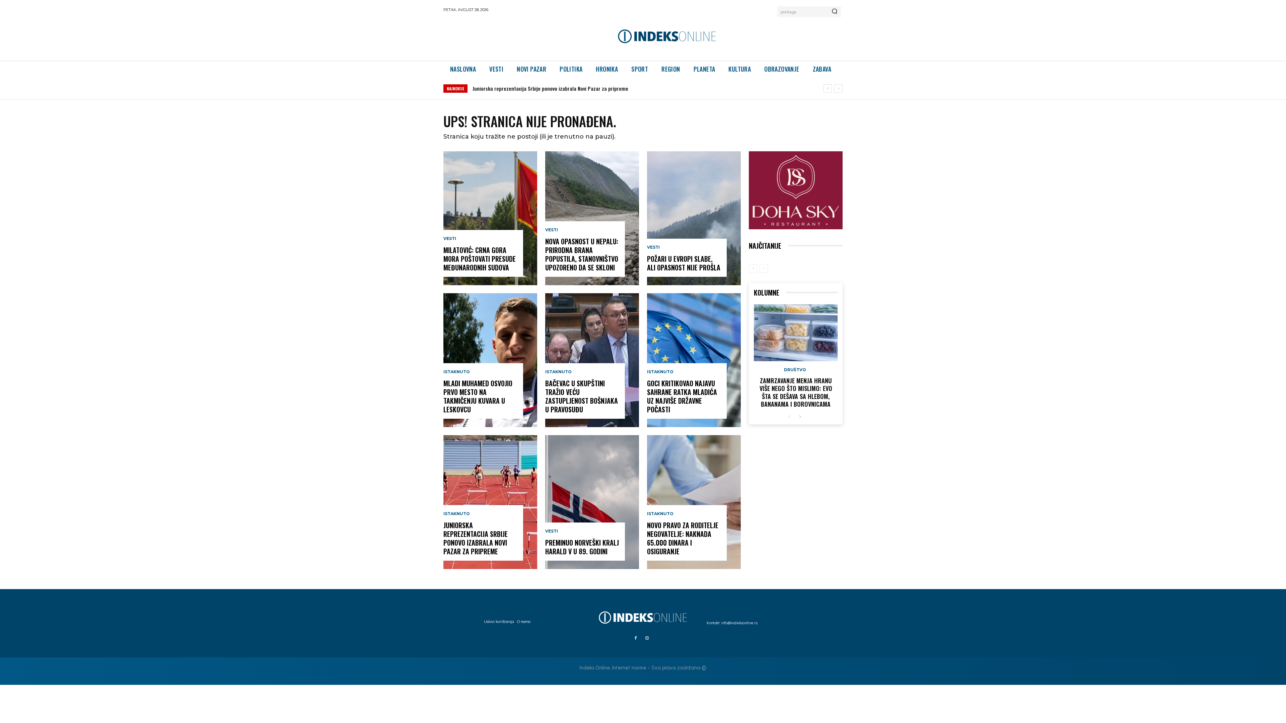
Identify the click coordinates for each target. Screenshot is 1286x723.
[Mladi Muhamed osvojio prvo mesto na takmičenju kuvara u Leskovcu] (490, 360)
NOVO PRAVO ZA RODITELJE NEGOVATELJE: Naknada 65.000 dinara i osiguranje (682, 538)
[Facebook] (636, 638)
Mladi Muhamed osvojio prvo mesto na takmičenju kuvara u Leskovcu (477, 396)
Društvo (795, 370)
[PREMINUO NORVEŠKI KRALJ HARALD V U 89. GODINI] (592, 502)
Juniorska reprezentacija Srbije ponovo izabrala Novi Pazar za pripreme (475, 538)
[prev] (828, 88)
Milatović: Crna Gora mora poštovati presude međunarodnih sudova (479, 258)
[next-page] (800, 417)
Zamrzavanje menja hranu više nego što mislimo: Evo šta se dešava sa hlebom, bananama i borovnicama (796, 392)
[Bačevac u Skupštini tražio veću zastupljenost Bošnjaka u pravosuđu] (592, 360)
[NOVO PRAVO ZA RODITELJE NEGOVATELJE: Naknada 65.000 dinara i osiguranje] (694, 502)
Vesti (449, 239)
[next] (838, 88)
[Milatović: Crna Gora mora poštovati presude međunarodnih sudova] (490, 218)
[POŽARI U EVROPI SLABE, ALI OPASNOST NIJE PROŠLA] (694, 218)
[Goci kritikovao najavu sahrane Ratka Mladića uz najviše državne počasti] (694, 360)
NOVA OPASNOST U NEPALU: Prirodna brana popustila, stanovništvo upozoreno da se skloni (575, 88)
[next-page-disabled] (764, 268)
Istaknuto (456, 372)
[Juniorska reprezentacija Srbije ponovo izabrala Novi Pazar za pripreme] (490, 502)
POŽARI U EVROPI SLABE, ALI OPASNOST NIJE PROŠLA (683, 263)
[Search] (834, 11)
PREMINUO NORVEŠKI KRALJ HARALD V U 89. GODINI (582, 547)
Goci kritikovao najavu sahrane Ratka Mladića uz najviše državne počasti (682, 396)
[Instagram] (647, 638)
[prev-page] (753, 268)
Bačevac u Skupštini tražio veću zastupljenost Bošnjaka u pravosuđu (581, 396)
